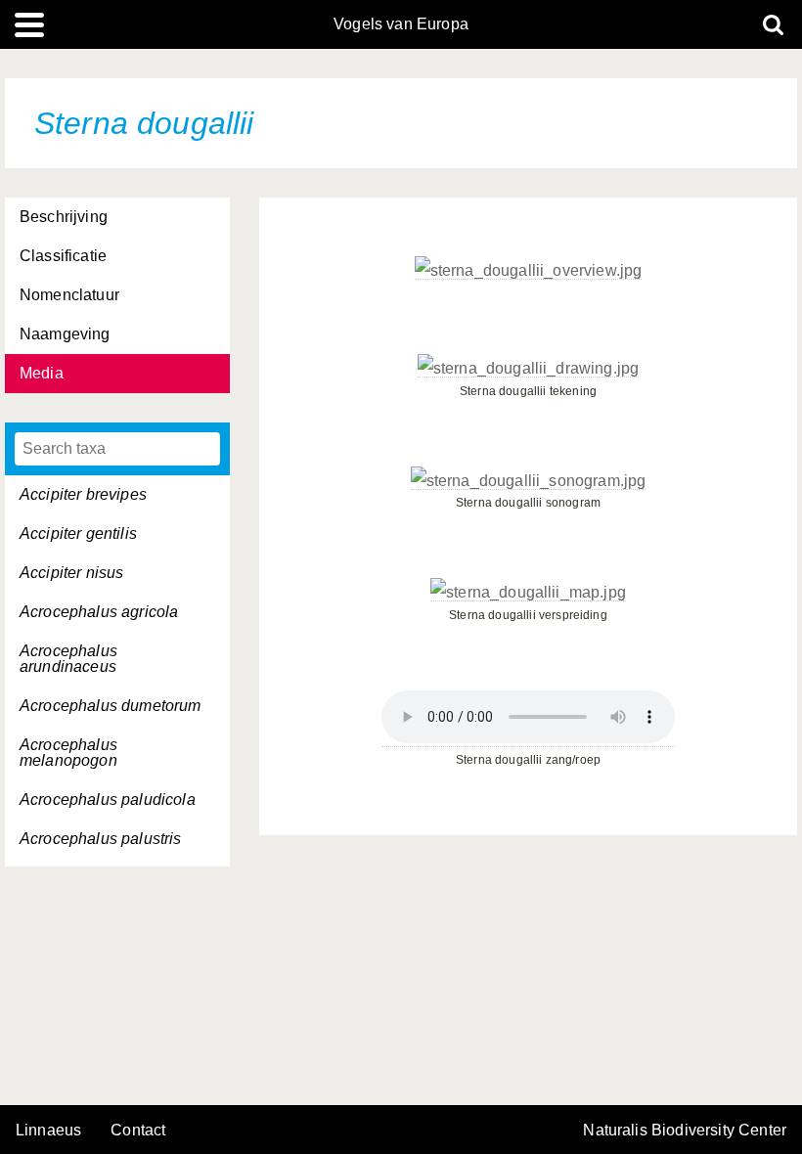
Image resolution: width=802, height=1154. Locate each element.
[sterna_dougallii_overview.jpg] (529, 271)
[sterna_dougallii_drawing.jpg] (528, 368)
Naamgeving (65, 334)
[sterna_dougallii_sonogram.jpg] (528, 481)
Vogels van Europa (401, 24)
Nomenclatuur (69, 295)
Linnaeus (48, 1130)
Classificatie (63, 255)
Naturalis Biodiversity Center (684, 1130)
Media (42, 373)
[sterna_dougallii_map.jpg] (528, 592)
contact (138, 1130)
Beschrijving (64, 216)
